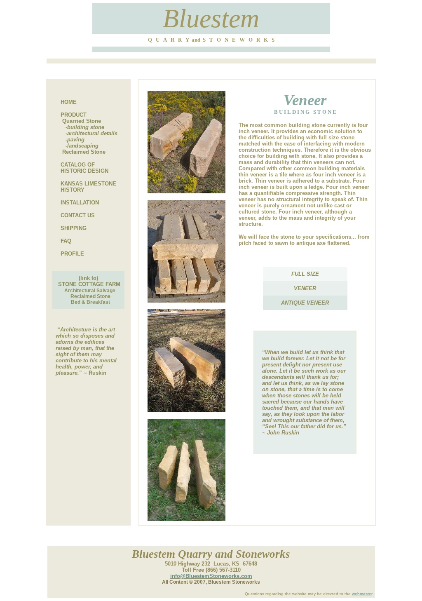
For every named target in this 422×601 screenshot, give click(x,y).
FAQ (66, 241)
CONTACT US (78, 215)
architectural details (92, 133)
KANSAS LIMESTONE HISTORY (84, 187)
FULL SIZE (305, 274)
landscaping (82, 146)
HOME (69, 102)
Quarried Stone (81, 121)
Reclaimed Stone (84, 152)
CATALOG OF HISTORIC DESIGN (80, 168)
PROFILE (72, 254)
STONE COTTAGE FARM (89, 284)
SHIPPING (74, 228)
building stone (85, 127)
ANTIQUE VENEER (305, 303)
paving (75, 139)
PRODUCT (74, 115)
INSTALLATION (80, 203)
